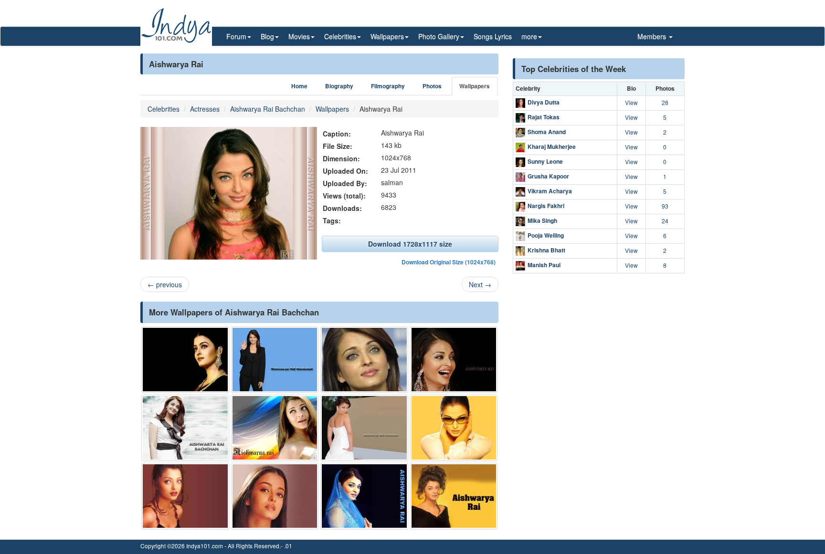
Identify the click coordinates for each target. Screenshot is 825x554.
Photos (432, 86)
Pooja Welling (546, 235)
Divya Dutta (544, 102)
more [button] (529, 36)
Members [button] (652, 36)
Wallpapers (474, 86)
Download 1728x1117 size (410, 244)
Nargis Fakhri (546, 205)
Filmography (388, 86)
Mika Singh (542, 220)
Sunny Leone (545, 161)
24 (665, 221)
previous (165, 284)
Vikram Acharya (550, 191)
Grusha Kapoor (548, 176)
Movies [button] (299, 36)
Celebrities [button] (340, 36)
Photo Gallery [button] (438, 36)
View (631, 102)
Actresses (205, 109)
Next (480, 284)
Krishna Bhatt (546, 250)
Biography (339, 86)
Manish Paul (544, 265)
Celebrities (164, 109)
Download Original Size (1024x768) (449, 262)
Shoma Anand (547, 131)
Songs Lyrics (493, 36)
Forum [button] (236, 36)
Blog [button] (267, 36)
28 (665, 102)
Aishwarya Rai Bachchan (267, 109)
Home (299, 86)
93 (665, 206)
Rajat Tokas (544, 117)
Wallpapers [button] (387, 36)
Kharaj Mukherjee (552, 146)
